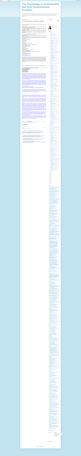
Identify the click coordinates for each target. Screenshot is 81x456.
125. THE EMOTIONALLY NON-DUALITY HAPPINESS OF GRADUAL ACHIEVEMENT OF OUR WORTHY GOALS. (54, 239)
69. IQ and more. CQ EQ (52, 374)
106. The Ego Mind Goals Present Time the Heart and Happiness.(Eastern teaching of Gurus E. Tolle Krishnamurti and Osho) (54, 200)
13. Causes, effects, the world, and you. (54, 51)
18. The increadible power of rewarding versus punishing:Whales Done (53, 300)
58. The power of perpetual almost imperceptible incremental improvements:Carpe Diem (53, 359)
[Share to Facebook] (29, 121)
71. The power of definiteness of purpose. (54, 378)
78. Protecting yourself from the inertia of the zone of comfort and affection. (53, 389)
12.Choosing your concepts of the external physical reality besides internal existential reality (54, 226)
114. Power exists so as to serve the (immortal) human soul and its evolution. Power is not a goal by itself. (53, 217)
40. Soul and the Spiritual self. (53, 88)
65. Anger (51, 125)
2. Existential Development (52, 303)
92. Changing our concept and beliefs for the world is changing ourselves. (53, 413)
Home (34, 127)
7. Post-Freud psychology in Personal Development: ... (54, 42)
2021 (50, 181)
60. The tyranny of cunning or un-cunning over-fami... (53, 118)
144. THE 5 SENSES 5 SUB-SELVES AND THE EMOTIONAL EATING (54, 283)
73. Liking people (52, 136)
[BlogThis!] (28, 121)
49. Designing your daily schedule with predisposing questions (53, 343)
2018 (50, 178)
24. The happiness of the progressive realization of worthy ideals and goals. (53, 309)
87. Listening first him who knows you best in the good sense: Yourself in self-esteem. (54, 404)
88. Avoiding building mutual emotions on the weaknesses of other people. (54, 405)
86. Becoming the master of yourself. (54, 159)
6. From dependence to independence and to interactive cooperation (54, 362)
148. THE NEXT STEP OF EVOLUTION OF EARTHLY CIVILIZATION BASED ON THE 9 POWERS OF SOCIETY (54, 291)
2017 (50, 177)
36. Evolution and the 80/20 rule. (53, 84)
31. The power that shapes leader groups (54, 321)
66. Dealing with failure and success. (54, 126)
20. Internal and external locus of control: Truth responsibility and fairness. (53, 304)
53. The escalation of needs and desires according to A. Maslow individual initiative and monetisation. (54, 352)
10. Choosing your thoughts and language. (54, 187)
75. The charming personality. (53, 140)
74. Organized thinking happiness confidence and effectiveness (53, 381)
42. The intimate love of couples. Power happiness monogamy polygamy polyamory (53, 335)
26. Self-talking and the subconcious (54, 71)
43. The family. (50, 336)
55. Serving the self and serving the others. (54, 354)
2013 (50, 174)
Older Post (44, 127)
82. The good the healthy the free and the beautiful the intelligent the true (54, 396)
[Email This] (27, 121)
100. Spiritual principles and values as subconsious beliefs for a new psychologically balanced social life (53, 189)
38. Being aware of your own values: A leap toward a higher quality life (54, 329)
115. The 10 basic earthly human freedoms (54, 218)
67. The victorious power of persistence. (54, 127)
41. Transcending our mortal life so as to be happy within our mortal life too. (54, 333)
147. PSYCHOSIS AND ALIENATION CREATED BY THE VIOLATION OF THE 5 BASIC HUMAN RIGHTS (54, 289)
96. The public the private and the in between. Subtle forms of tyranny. (53, 419)
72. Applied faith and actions (53, 135)
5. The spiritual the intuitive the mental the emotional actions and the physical (54, 344)
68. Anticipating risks (52, 128)
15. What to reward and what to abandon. (54, 294)
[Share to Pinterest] (30, 121)
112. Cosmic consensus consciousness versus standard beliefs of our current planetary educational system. (53, 213)
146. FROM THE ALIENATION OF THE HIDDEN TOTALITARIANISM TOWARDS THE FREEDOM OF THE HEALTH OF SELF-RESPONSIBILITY (53, 286)
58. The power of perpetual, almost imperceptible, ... (54, 114)
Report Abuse (50, 430)
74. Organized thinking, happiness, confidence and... (54, 139)
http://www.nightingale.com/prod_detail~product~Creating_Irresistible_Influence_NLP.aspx (33, 67)
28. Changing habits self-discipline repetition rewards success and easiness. (54, 315)
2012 (50, 173)
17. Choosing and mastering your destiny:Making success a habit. (53, 298)
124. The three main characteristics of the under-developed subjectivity (54, 237)
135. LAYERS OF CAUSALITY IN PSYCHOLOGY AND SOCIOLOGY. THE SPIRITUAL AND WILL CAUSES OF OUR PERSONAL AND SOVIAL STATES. (54, 260)
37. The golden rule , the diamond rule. (54, 85)
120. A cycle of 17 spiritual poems (53, 227)
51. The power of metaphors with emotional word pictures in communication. (54, 347)
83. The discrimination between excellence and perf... (53, 154)
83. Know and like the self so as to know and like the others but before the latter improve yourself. (53, 398)
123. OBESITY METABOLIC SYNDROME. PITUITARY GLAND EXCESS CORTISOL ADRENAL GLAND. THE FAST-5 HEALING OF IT (54, 235)
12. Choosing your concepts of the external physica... (54, 49)
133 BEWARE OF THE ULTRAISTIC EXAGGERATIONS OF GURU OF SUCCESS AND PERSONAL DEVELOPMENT (53, 257)
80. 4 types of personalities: (52, 393)
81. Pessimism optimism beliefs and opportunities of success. (53, 394)
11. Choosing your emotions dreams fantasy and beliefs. (53, 207)
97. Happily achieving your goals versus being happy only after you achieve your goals (53, 421)
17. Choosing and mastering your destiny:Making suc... (53, 57)
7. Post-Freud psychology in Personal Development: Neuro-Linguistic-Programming (53, 376)
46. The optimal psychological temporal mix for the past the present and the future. (54, 339)
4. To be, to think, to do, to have (53, 37)
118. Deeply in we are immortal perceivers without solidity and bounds (54, 223)
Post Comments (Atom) (27, 128)
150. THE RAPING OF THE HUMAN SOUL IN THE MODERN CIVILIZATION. (31, 135)
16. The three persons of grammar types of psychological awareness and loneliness (54, 297)
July (50, 171)
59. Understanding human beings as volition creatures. (54, 116)
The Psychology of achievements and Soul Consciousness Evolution (40, 7)
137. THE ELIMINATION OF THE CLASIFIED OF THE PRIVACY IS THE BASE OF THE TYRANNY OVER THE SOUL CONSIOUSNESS (53, 267)
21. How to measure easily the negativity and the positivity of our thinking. (53, 306)
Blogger (43, 446)
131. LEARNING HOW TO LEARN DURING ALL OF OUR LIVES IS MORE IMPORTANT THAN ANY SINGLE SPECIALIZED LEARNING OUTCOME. (54, 253)
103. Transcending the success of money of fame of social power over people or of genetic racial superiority (54, 195)
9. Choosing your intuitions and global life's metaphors (29, 122)
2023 (50, 183)
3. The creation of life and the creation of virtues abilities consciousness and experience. (53, 318)
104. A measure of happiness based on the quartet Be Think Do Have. (54, 196)
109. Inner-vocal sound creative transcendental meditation (52, 206)
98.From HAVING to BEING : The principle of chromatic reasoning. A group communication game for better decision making (54, 423)
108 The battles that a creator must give (53, 204)
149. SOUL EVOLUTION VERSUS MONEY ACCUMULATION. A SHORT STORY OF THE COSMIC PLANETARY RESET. (54, 293)
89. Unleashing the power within (53, 163)
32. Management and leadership (53, 322)
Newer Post (23, 127)
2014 (50, 175)
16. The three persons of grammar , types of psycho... (54, 55)
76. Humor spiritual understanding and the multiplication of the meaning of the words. (54, 386)
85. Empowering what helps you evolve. (54, 158)
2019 (50, 179)
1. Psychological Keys (51, 186)
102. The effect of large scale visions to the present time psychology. (54, 193)
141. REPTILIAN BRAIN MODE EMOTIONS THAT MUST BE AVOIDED (54, 279)
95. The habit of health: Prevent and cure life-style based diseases (53, 418)
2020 (50, 180)
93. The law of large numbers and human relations (53, 169)
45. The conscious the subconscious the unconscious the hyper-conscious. (53, 338)
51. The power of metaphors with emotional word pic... (53, 103)
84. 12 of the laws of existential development (53, 157)
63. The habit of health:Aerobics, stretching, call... (53, 122)
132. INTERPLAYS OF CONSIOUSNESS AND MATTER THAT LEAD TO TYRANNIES (53, 255)
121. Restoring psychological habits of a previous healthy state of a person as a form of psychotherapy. (53, 229)
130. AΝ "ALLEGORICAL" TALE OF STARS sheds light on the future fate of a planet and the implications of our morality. (54, 250)
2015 (50, 176)
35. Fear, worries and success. (53, 83)
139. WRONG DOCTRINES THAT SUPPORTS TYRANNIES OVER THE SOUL (53, 271)
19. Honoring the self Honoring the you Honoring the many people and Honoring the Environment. (54, 302)
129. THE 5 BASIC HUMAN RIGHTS (53, 248)
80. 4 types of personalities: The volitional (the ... (53, 149)
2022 (50, 182)
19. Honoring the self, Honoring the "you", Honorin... (54, 60)
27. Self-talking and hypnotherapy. (54, 72)
